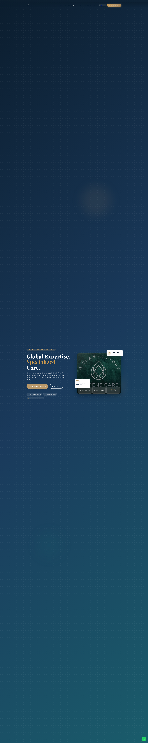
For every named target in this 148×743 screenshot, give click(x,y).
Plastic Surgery (71, 5)
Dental (79, 5)
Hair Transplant (87, 5)
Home (60, 5)
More (95, 5)
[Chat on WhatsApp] (144, 739)
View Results (56, 386)
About (64, 5)
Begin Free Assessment (36, 386)
